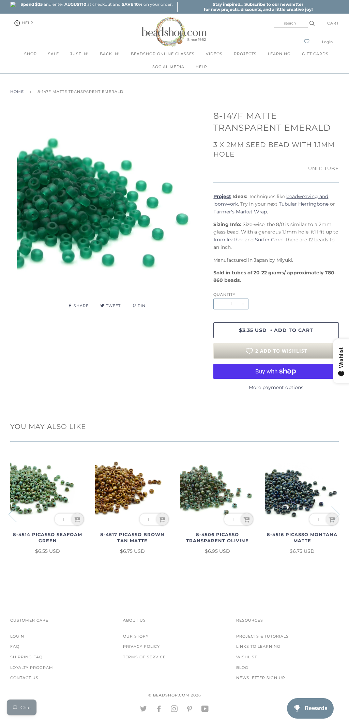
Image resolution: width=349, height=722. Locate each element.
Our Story (136, 636)
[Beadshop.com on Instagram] (174, 710)
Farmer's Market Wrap (240, 212)
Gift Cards (315, 53)
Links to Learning (258, 646)
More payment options (276, 387)
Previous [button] (16, 513)
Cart (333, 23)
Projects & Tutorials (262, 636)
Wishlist (246, 657)
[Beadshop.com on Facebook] (159, 710)
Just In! (79, 53)
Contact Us (24, 677)
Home (17, 91)
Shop (30, 53)
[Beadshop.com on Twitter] (143, 710)
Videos (214, 53)
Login (327, 41)
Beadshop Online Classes (163, 53)
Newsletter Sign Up (260, 677)
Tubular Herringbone (304, 204)
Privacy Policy (141, 646)
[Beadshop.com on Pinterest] (189, 710)
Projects (245, 53)
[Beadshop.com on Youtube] (205, 710)
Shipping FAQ (26, 657)
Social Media (168, 66)
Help (26, 22)
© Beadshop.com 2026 (174, 695)
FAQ (14, 646)
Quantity (224, 294)
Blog (242, 667)
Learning (279, 53)
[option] (96, 4)
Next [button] (331, 513)
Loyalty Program (31, 667)
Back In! (110, 53)
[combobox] (291, 23)
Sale (53, 53)
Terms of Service (144, 657)
